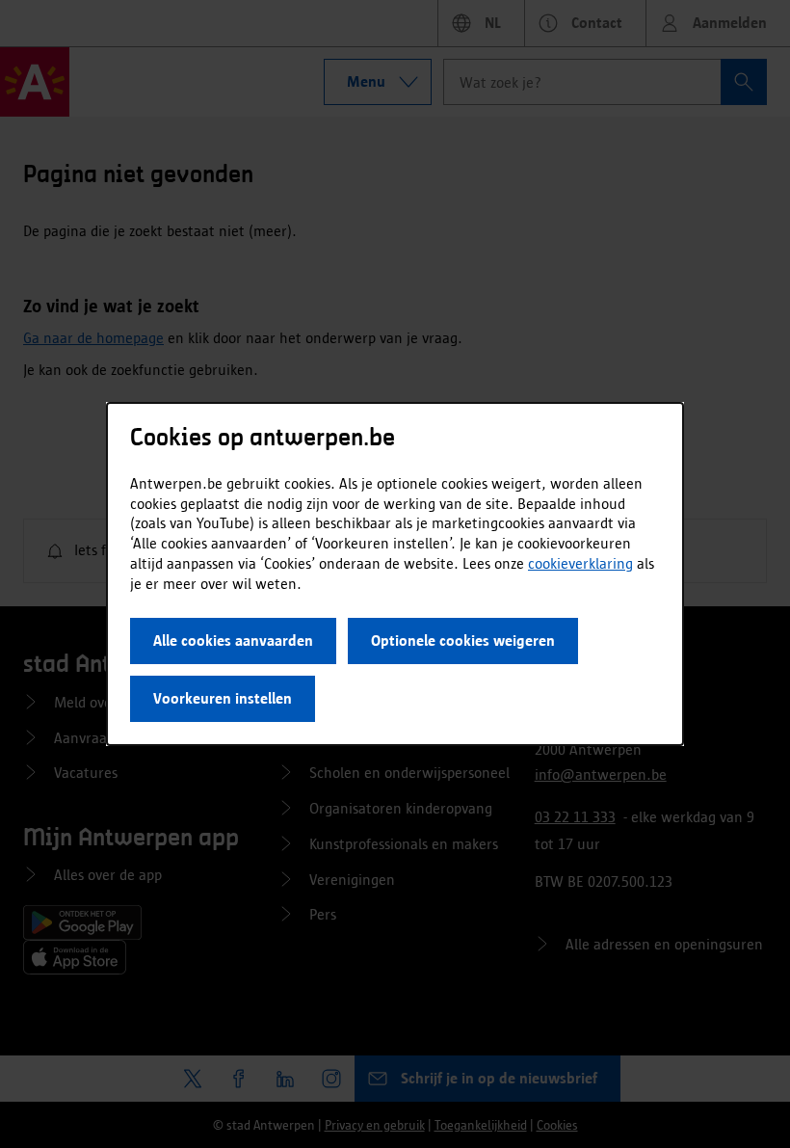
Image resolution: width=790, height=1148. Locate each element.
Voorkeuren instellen (222, 698)
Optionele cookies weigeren (463, 640)
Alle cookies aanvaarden (233, 640)
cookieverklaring (580, 563)
